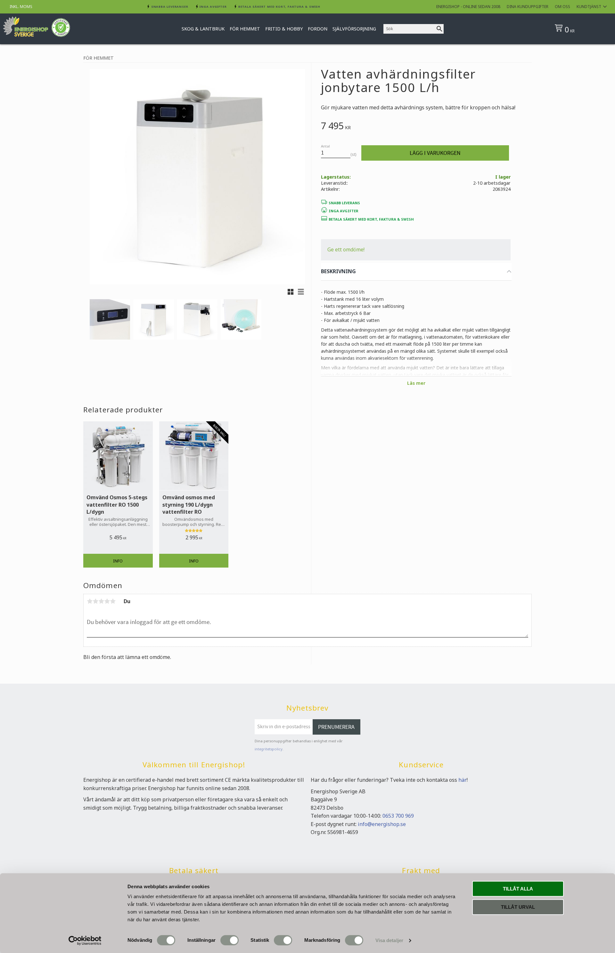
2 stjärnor (95, 601)
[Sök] (439, 29)
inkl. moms (21, 6)
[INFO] (118, 561)
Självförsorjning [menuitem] (354, 29)
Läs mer (416, 383)
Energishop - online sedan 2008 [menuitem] (468, 6)
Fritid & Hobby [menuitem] (284, 29)
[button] (290, 292)
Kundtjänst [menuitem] (589, 6)
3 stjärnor (101, 601)
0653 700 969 (398, 815)
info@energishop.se (382, 824)
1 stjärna (90, 601)
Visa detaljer (389, 940)
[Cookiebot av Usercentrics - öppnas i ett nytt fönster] (85, 940)
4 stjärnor (107, 601)
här (462, 779)
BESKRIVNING (338, 271)
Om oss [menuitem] (562, 6)
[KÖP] (435, 153)
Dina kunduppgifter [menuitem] (527, 6)
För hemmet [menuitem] (245, 29)
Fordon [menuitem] (317, 29)
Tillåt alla (518, 888)
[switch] (229, 940)
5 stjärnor (113, 601)
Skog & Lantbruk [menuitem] (203, 29)
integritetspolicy (269, 748)
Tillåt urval (518, 907)
